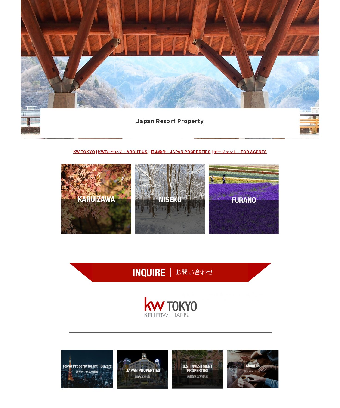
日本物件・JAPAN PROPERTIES (181, 152)
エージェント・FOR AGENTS (240, 152)
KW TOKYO (84, 152)
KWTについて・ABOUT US (122, 152)
